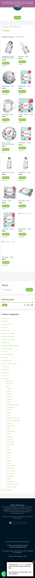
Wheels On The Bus (12, 484)
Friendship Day (6, 342)
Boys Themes (9, 381)
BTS (8, 415)
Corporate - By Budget (8, 336)
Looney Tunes (11, 431)
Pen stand (4, 351)
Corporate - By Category (8, 333)
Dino (8, 447)
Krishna (9, 391)
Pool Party (10, 473)
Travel (9, 402)
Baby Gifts (5, 357)
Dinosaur (9, 452)
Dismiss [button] (17, 5)
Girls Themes (9, 383)
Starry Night (10, 441)
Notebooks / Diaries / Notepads (10, 345)
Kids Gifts (4, 375)
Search (29, 289)
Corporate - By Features (8, 339)
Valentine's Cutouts (7, 348)
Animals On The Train (13, 418)
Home (3, 26)
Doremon (9, 396)
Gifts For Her (5, 318)
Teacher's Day (6, 330)
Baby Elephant (11, 465)
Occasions (5, 327)
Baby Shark (10, 468)
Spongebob (10, 476)
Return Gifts (5, 321)
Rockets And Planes (12, 404)
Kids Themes (5, 378)
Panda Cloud (10, 407)
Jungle (9, 412)
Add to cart (6, 63)
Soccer (9, 394)
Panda (9, 449)
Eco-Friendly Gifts (7, 360)
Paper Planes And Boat (13, 420)
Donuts (9, 460)
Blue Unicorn (10, 444)
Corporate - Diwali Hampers (9, 363)
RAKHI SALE (5, 369)
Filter (5, 305)
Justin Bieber (10, 426)
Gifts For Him (5, 366)
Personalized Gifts (7, 324)
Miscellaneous (6, 372)
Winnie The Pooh (12, 487)
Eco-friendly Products (8, 354)
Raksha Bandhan (6, 490)
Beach (9, 423)
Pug (8, 455)
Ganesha (9, 399)
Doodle (9, 389)
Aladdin (9, 479)
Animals (9, 410)
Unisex (7, 386)
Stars (8, 428)
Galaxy (9, 463)
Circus (9, 434)
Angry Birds (10, 481)
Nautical (9, 436)
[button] (17, 13)
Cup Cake (10, 439)
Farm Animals (11, 471)
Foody (9, 457)
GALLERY (21, 564)
